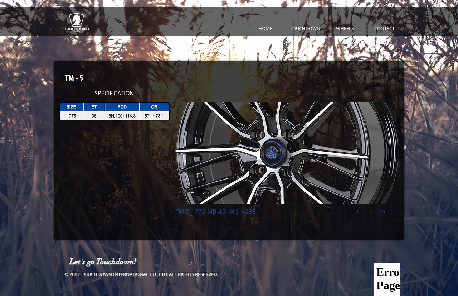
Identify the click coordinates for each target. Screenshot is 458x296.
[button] (305, 25)
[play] (358, 209)
